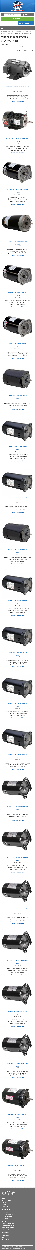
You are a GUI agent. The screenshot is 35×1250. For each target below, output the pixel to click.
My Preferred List (7, 1216)
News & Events (6, 1200)
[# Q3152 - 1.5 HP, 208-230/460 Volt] (17, 943)
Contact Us (5, 1235)
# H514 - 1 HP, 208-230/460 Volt (17, 549)
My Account (25, 23)
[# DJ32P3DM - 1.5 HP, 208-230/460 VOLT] (17, 69)
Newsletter (5, 1239)
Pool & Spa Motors (6, 33)
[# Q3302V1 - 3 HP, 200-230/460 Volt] (17, 1045)
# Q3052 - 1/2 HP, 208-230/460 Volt (17, 806)
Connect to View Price (17, 101)
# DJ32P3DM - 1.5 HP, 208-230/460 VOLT (17, 87)
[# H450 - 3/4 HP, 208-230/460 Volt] (17, 377)
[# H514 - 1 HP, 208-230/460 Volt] (17, 532)
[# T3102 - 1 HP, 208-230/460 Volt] (17, 1097)
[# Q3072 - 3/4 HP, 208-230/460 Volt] (17, 840)
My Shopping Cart (7, 1214)
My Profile (5, 1218)
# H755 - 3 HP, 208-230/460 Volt (17, 755)
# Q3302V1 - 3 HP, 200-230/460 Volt (17, 1063)
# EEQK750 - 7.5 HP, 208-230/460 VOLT (17, 138)
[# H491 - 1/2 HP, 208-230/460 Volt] (17, 429)
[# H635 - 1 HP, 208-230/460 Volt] (17, 583)
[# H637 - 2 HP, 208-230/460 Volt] (17, 686)
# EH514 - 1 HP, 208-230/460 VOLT (18, 241)
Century (17, 398)
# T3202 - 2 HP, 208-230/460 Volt (17, 1166)
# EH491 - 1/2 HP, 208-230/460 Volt (17, 189)
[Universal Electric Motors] (17, 6)
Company (4, 1202)
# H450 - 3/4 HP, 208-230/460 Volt (17, 395)
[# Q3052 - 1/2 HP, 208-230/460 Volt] (17, 789)
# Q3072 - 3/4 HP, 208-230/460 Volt (17, 857)
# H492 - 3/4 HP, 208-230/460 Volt (17, 498)
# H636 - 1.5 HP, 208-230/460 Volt (17, 652)
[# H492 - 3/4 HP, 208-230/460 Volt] (17, 480)
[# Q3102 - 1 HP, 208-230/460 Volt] (17, 891)
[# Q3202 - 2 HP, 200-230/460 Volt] (17, 994)
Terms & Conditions (8, 1225)
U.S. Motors (17, 90)
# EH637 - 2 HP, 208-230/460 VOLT (18, 344)
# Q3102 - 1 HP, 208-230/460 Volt (17, 909)
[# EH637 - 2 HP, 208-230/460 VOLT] (17, 326)
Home (3, 31)
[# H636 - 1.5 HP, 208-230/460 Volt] (17, 634)
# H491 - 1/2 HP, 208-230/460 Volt (17, 446)
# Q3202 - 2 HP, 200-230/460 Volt (17, 1012)
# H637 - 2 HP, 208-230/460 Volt (17, 703)
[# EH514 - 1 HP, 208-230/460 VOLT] (17, 223)
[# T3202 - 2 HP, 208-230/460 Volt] (17, 1148)
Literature (5, 1206)
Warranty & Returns (8, 1227)
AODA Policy (5, 1230)
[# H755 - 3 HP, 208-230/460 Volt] (17, 737)
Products (4, 1204)
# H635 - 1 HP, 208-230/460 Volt (17, 600)
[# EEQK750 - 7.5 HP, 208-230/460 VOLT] (17, 121)
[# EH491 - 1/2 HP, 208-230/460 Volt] (17, 172)
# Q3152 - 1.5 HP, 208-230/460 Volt (17, 960)
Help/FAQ (4, 1237)
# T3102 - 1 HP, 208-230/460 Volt (17, 1114)
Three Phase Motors (24, 31)
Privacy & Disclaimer (8, 1223)
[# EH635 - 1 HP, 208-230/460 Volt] (17, 275)
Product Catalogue (11, 31)
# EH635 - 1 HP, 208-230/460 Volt (17, 292)
